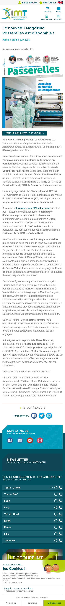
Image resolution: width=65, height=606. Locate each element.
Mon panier (49, 2)
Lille (6, 533)
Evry (6, 507)
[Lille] (56, 534)
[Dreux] (56, 527)
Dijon (7, 520)
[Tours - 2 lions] (56, 487)
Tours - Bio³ (11, 494)
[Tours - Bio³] (56, 494)
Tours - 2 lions (12, 487)
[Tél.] (60, 487)
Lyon (7, 500)
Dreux (7, 527)
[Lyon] (56, 501)
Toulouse (9, 540)
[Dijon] (56, 520)
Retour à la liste (33, 408)
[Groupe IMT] (14, 14)
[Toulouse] (56, 540)
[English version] (60, 2)
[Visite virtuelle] (51, 487)
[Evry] (56, 507)
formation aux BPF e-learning (33, 208)
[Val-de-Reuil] (56, 514)
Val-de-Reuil (11, 514)
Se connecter (30, 2)
